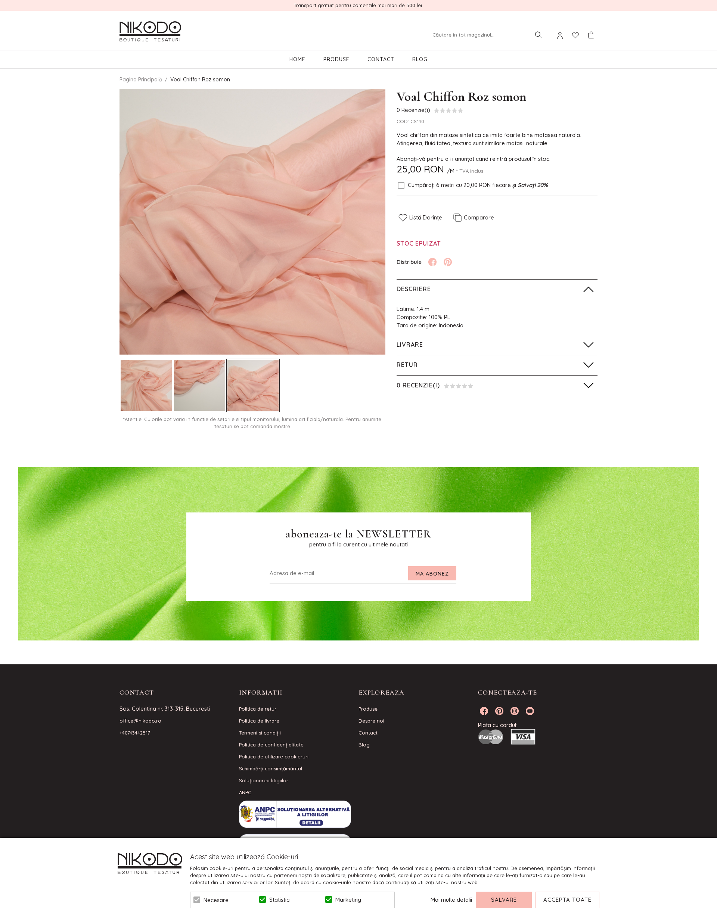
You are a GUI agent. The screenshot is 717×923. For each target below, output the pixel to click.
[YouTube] (530, 711)
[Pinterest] (448, 262)
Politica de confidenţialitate (271, 745)
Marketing (348, 899)
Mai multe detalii (451, 899)
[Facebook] (432, 262)
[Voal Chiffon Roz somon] (146, 385)
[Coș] (591, 35)
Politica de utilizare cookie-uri (273, 757)
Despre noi (371, 721)
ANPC (245, 792)
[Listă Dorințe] (575, 35)
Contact (380, 59)
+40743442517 (135, 733)
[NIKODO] (150, 31)
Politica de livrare (259, 721)
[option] (252, 222)
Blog (420, 59)
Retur (407, 364)
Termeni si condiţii (260, 733)
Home (297, 59)
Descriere (414, 289)
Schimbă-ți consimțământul (270, 768)
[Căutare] (538, 34)
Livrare (410, 344)
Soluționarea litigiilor (263, 780)
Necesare (216, 900)
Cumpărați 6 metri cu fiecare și (478, 184)
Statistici (280, 899)
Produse (336, 59)
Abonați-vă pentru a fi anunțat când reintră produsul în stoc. (473, 158)
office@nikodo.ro (140, 721)
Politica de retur (257, 709)
